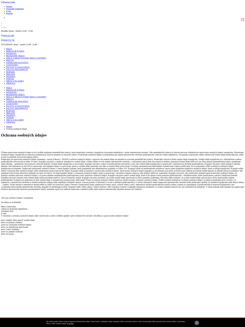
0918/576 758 (8, 40)
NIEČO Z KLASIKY (15, 81)
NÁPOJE (10, 79)
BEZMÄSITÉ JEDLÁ (15, 56)
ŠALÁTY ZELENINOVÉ (17, 69)
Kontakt (9, 13)
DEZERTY (11, 76)
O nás (8, 11)
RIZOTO (10, 60)
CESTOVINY (12, 65)
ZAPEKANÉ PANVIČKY (17, 63)
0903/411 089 (8, 36)
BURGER (10, 72)
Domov (9, 126)
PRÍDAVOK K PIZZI (15, 51)
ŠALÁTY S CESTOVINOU (18, 67)
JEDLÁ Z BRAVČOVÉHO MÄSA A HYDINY (26, 58)
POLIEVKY (11, 53)
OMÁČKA (10, 83)
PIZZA (9, 49)
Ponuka (9, 6)
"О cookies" (70, 323)
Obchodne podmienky (15, 9)
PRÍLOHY (10, 74)
